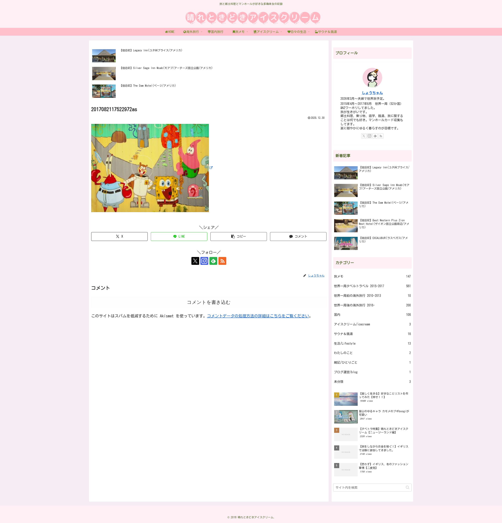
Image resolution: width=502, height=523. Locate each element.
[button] (238, 236)
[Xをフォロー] (195, 261)
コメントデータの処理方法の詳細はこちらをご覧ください (258, 316)
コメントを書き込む (209, 302)
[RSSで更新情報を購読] (222, 261)
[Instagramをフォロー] (204, 261)
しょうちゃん (372, 92)
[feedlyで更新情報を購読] (213, 261)
